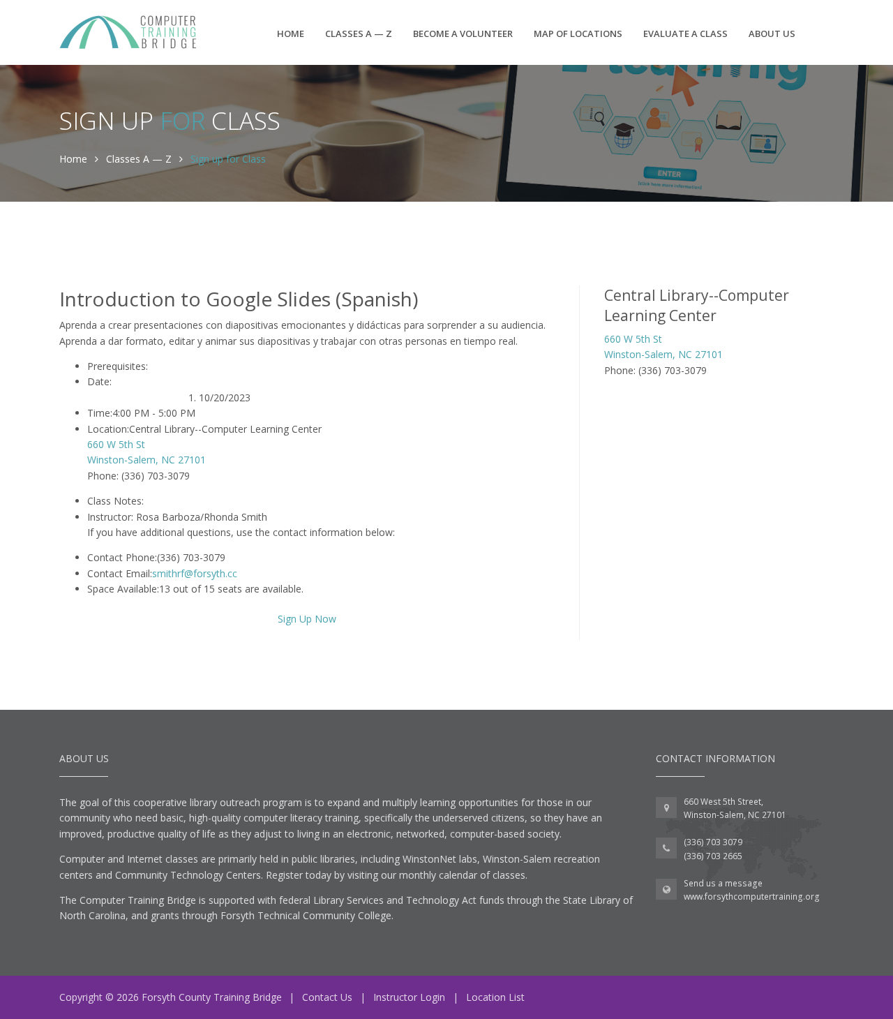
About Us (772, 33)
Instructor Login (409, 997)
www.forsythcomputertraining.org (752, 896)
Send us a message (723, 883)
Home (290, 33)
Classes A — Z (358, 33)
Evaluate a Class (685, 33)
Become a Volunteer (463, 33)
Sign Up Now (307, 618)
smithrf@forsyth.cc (194, 573)
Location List (495, 997)
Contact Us (327, 997)
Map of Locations (578, 33)
